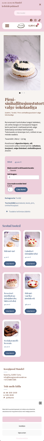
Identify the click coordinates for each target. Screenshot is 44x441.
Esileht (7, 113)
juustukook (20, 203)
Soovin (13, 170)
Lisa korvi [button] (10, 263)
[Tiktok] (39, 20)
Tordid (13, 113)
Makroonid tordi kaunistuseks (20, 168)
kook (28, 203)
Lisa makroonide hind (16, 183)
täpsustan (22, 433)
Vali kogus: (12, 174)
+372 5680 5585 (10, 379)
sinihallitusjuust (11, 205)
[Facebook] (31, 20)
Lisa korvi (21, 189)
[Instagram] (35, 20)
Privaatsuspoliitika (22, 438)
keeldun (22, 426)
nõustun (22, 419)
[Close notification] (40, 4)
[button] (40, 403)
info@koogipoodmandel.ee (15, 377)
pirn (32, 203)
